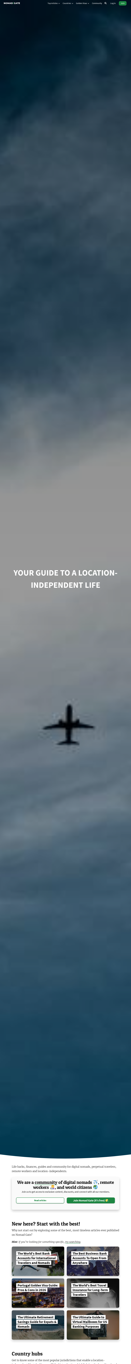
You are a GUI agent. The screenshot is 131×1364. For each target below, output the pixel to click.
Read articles (40, 1200)
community (46, 1182)
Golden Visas (81, 3)
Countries (67, 3)
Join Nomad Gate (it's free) (89, 1200)
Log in (113, 3)
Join (123, 3)
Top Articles (53, 3)
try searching (72, 1241)
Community (97, 3)
